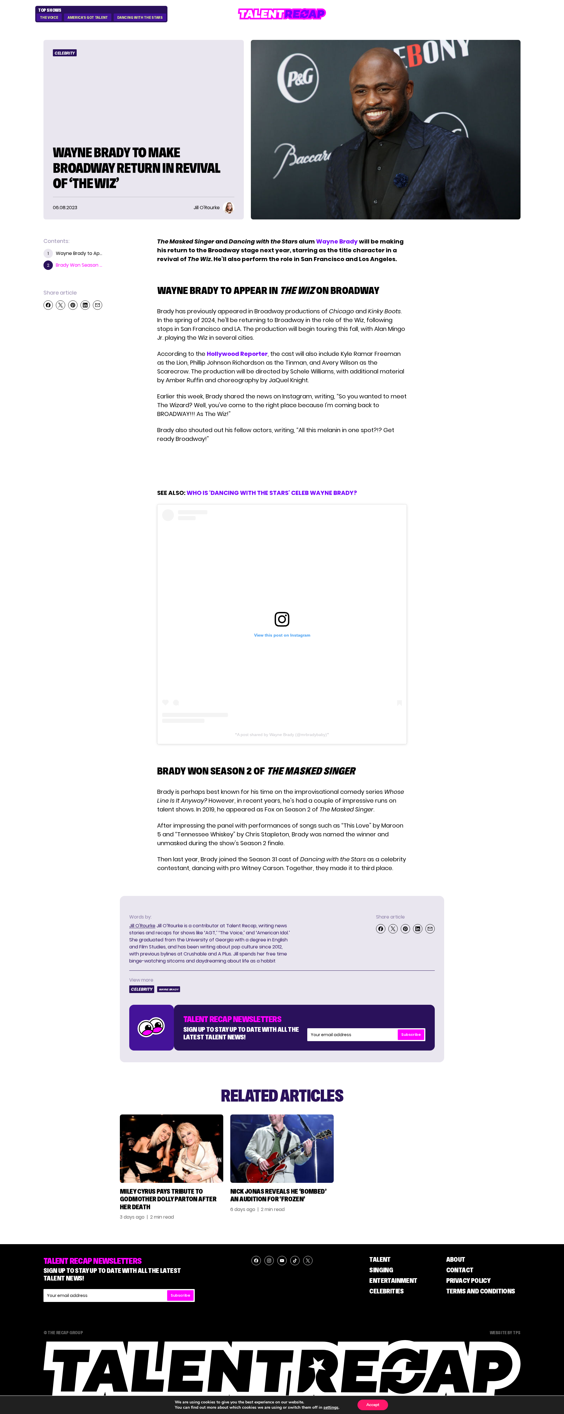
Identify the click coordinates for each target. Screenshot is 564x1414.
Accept (372, 1405)
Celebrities (386, 1291)
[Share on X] (60, 305)
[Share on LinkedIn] (85, 305)
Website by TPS (505, 1332)
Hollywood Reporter (237, 354)
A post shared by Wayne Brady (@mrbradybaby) (282, 734)
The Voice (49, 18)
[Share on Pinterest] (73, 305)
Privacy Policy (468, 1280)
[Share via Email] (97, 305)
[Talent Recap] (282, 14)
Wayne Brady (337, 241)
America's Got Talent (88, 18)
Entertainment (393, 1280)
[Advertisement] (281, 466)
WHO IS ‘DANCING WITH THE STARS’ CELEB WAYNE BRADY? (272, 493)
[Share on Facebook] (48, 305)
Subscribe (411, 1034)
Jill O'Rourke (142, 925)
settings (330, 1407)
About (455, 1259)
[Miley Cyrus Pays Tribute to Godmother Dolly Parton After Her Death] (171, 1148)
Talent (379, 1259)
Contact (460, 1270)
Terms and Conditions (480, 1291)
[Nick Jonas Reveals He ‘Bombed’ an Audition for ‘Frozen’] (282, 1148)
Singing (381, 1270)
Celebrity (65, 53)
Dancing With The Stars (139, 18)
